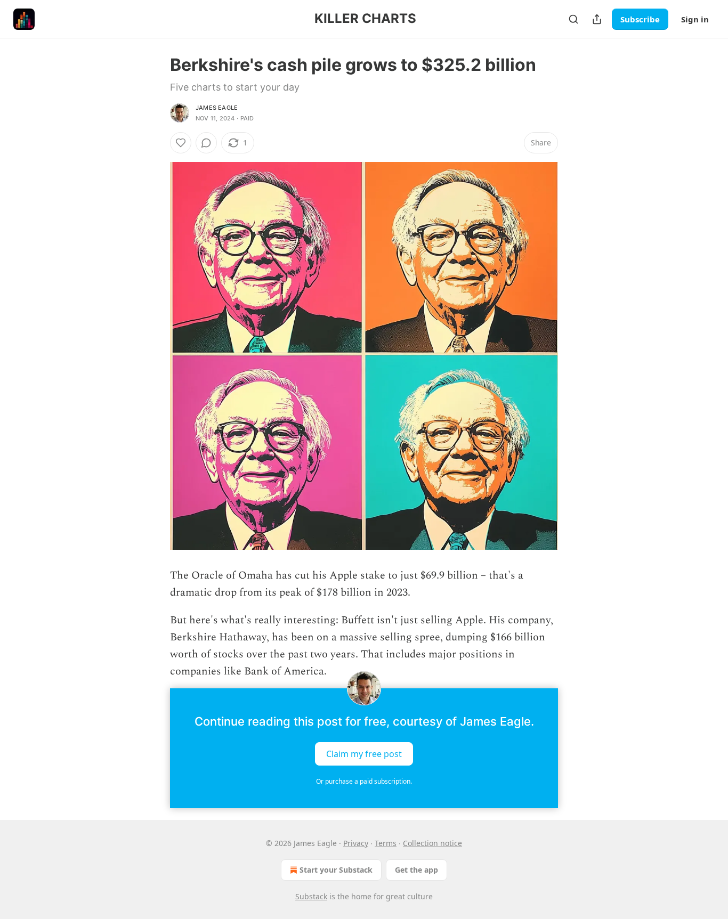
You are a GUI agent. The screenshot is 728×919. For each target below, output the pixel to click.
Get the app (416, 870)
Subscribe (640, 19)
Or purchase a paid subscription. (364, 781)
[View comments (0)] (206, 142)
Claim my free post (364, 754)
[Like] (180, 142)
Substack (311, 896)
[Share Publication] (597, 19)
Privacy (355, 843)
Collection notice (432, 843)
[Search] (573, 19)
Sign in (695, 19)
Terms (386, 843)
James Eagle (217, 107)
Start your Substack (336, 870)
